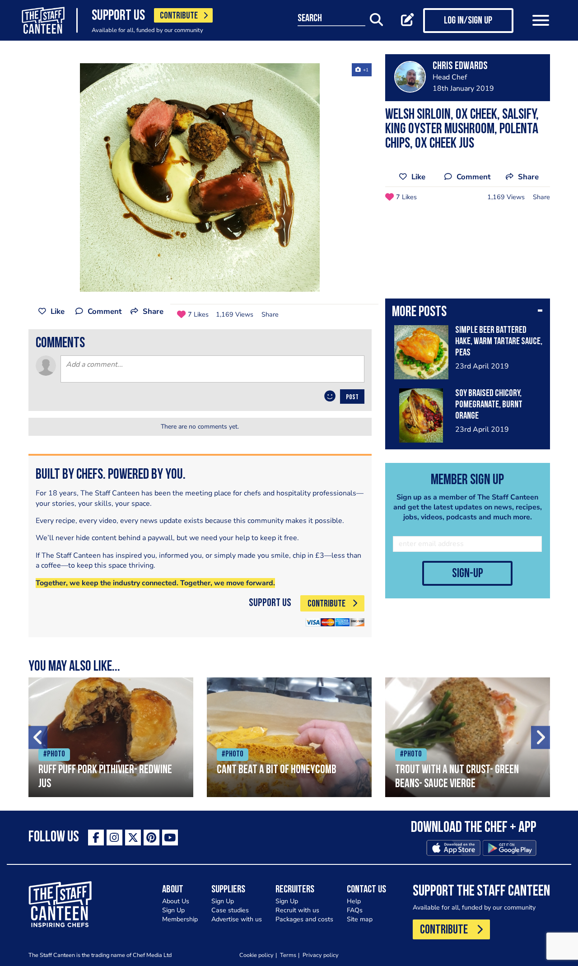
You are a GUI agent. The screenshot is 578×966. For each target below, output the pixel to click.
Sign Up (173, 910)
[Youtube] (170, 837)
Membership (180, 919)
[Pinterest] (151, 837)
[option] (200, 177)
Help (354, 901)
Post (352, 397)
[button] (467, 313)
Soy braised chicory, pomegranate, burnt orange (488, 405)
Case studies (230, 910)
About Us (175, 901)
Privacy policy (321, 955)
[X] (133, 837)
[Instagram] (114, 837)
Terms (288, 955)
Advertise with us (236, 919)
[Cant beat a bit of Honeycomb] (289, 737)
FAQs (355, 910)
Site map (360, 919)
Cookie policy (256, 955)
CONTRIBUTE (179, 16)
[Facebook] (96, 837)
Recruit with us (297, 910)
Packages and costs (304, 919)
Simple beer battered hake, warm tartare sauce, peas (498, 342)
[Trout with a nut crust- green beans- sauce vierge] (467, 737)
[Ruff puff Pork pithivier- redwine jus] (110, 737)
